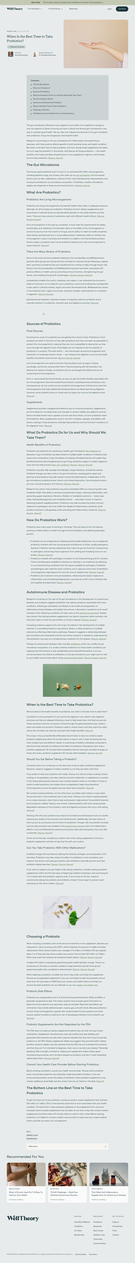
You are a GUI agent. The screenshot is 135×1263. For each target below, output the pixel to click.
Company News (99, 1243)
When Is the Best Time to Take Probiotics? (49, 106)
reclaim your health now (87, 985)
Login (109, 9)
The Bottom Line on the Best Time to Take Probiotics (53, 113)
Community (97, 1239)
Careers (115, 1235)
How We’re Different (82, 1222)
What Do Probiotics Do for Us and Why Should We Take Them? (57, 95)
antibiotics (75, 644)
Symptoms (97, 1226)
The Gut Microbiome (41, 84)
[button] (34, 9)
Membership (79, 1235)
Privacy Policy (93, 1254)
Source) (59, 158)
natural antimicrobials (73, 658)
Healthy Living (32, 1135)
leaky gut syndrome (60, 465)
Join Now (122, 9)
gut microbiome (83, 175)
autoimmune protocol (89, 613)
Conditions (78, 1226)
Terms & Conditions (80, 1254)
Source (52, 158)
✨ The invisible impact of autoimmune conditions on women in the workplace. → (67, 2)
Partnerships (117, 1226)
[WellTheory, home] (15, 8)
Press (114, 1231)
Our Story (78, 1231)
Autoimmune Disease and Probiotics (47, 103)
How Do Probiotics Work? (43, 99)
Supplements (32, 1138)
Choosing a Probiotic (41, 110)
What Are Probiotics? (41, 88)
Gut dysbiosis (92, 451)
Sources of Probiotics (41, 92)
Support (115, 1222)
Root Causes (98, 1231)
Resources (73, 9)
